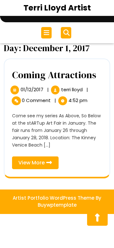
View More (38, 164)
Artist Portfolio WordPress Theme (53, 198)
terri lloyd (72, 89)
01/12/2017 (33, 89)
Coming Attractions (54, 74)
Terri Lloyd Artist (57, 7)
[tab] (47, 32)
